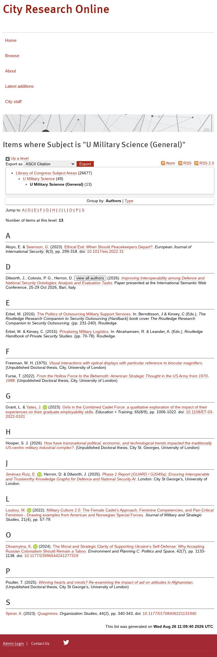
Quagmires (47, 613)
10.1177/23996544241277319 (51, 555)
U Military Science (39, 178)
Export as (14, 164)
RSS (186, 163)
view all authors (90, 278)
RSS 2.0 (206, 163)
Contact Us (40, 644)
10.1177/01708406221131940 (169, 613)
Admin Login (13, 644)
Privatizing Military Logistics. (85, 331)
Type (129, 200)
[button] (85, 164)
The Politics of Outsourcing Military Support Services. (84, 314)
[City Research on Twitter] (66, 643)
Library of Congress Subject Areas (46, 173)
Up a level (19, 158)
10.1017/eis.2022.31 (105, 251)
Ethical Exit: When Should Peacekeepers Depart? (108, 247)
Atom (170, 163)
